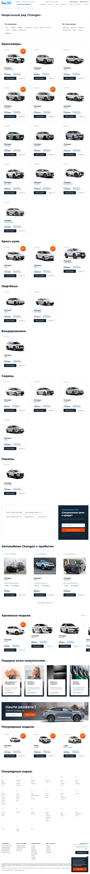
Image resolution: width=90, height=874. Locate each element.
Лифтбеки (81, 27)
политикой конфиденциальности (68, 534)
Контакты (86, 4)
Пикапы (80, 30)
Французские (49, 852)
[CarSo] (9, 3)
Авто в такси (19, 850)
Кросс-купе (74, 27)
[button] (79, 615)
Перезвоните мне (81, 852)
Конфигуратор (19, 848)
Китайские (48, 845)
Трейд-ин (50, 4)
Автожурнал (78, 4)
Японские (48, 847)
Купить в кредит (10, 78)
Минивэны (33, 858)
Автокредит (43, 4)
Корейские (48, 850)
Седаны (75, 30)
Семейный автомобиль (6, 845)
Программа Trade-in (6, 852)
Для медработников (6, 848)
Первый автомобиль (6, 847)
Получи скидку (29, 714)
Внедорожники (67, 30)
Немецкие (48, 848)
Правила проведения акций (20, 870)
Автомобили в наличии (21, 847)
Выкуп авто (64, 4)
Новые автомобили (20, 845)
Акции (57, 4)
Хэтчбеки (33, 847)
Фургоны (33, 857)
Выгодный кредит (5, 850)
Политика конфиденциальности (7, 870)
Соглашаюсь (80, 869)
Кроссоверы (66, 27)
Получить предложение (73, 530)
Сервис (71, 4)
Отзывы (85, 848)
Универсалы (34, 850)
